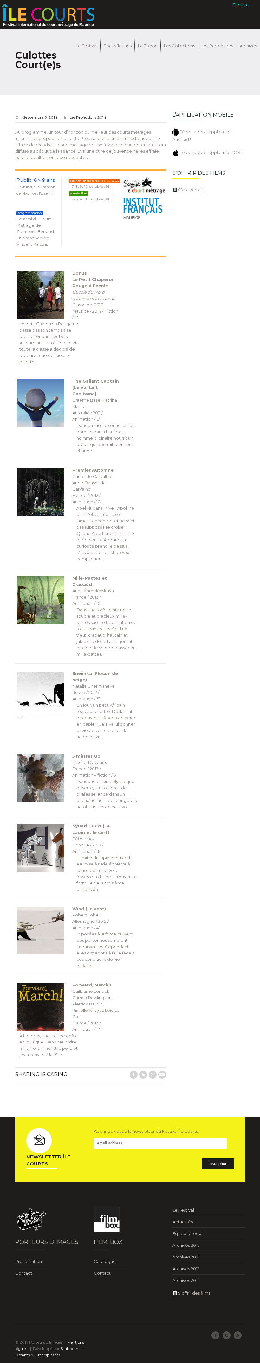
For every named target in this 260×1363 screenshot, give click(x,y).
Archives (248, 45)
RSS (238, 1335)
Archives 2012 (185, 1268)
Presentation (28, 1261)
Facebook (134, 1075)
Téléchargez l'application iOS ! (210, 152)
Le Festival (86, 45)
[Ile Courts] (48, 12)
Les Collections (179, 45)
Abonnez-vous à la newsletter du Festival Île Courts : (147, 1131)
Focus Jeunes (118, 45)
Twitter (143, 1075)
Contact (23, 1273)
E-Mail (162, 1075)
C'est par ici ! (190, 189)
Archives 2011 (185, 1280)
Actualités (182, 1221)
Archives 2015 (185, 1245)
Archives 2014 (186, 1256)
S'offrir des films (193, 1293)
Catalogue (105, 1261)
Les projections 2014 (87, 117)
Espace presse (187, 1233)
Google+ (153, 1075)
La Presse (148, 45)
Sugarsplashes (47, 1355)
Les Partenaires (217, 45)
